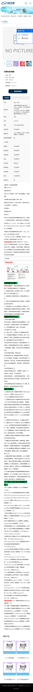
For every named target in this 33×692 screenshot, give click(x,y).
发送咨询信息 (18, 91)
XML (17, 688)
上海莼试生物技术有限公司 (9, 685)
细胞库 (25, 16)
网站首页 (13, 16)
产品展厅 (19, 16)
